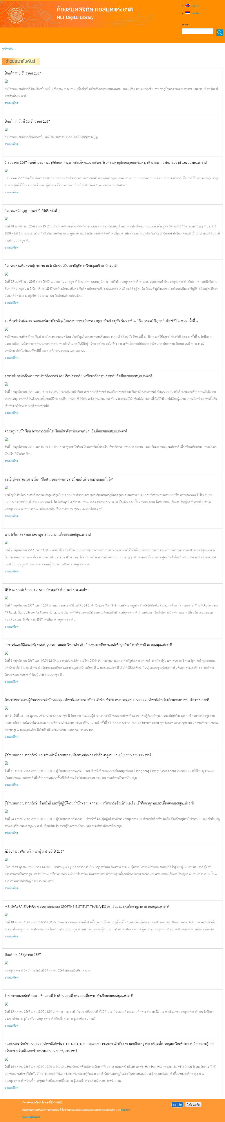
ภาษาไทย (195, 13)
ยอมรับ (177, 1104)
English (194, 6)
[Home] (77, 14)
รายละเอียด (11, 102)
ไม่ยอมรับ (193, 1104)
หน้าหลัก (7, 48)
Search (185, 24)
